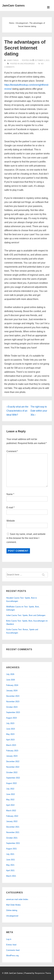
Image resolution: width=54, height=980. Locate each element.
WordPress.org (12, 955)
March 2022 (11, 810)
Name (9, 494)
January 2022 (11, 821)
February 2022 (12, 816)
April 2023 (10, 740)
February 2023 (12, 751)
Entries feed (11, 945)
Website (10, 521)
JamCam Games (13, 5)
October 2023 (11, 707)
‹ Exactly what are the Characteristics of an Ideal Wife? (17, 410)
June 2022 (10, 794)
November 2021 (12, 832)
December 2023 (12, 696)
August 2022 (11, 783)
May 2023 (10, 734)
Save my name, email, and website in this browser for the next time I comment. (26, 538)
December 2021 (12, 827)
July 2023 (10, 723)
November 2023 (12, 701)
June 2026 (10, 680)
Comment (12, 451)
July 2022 (10, 789)
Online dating (11, 910)
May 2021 (10, 865)
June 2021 (10, 860)
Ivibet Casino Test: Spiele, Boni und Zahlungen (25, 615)
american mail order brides (17, 899)
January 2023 (11, 756)
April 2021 (10, 870)
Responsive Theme (43, 973)
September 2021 (13, 843)
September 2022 (13, 778)
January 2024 (11, 690)
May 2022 (10, 799)
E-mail (9, 507)
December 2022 (12, 761)
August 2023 (11, 718)
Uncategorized (27, 64)
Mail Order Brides (13, 905)
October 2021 (11, 838)
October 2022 (11, 772)
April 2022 (10, 805)
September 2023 (13, 712)
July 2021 (10, 854)
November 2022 (12, 767)
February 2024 (12, 685)
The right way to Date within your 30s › (39, 410)
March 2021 (11, 876)
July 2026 (10, 674)
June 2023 (10, 729)
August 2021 (11, 849)
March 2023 (11, 745)
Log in (8, 939)
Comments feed (12, 950)
